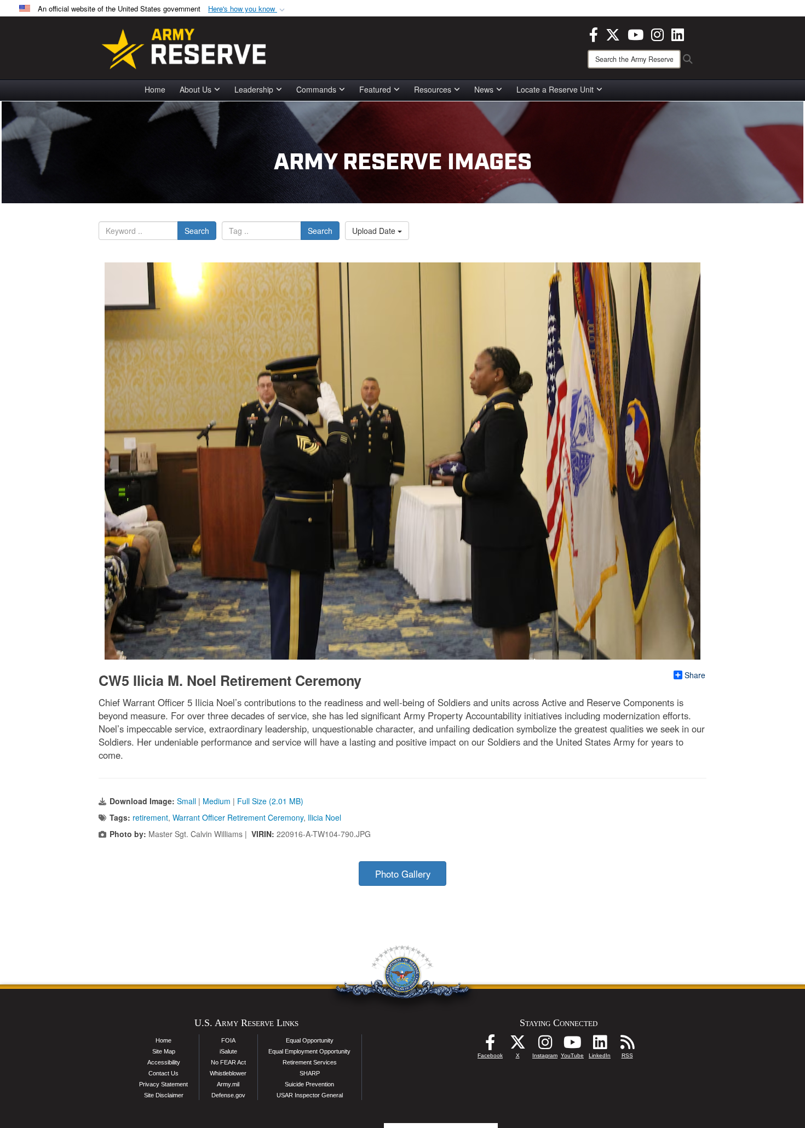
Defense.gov (228, 1095)
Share (695, 675)
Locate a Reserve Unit (555, 89)
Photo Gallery (402, 873)
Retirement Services (310, 1062)
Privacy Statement (163, 1084)
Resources (432, 89)
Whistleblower (228, 1073)
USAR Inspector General (310, 1095)
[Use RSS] (627, 1045)
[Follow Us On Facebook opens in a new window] (490, 1045)
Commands (316, 89)
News (483, 89)
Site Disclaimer (163, 1095)
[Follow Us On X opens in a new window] (517, 1045)
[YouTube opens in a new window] (635, 33)
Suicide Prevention (309, 1084)
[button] (247, 9)
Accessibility (163, 1062)
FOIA (228, 1040)
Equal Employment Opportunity (309, 1051)
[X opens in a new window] (613, 33)
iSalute (228, 1051)
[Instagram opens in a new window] (657, 33)
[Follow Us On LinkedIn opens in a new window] (599, 1045)
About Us (195, 89)
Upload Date (375, 230)
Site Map (163, 1051)
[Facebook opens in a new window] (593, 33)
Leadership (253, 89)
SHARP (310, 1073)
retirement (150, 817)
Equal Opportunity (310, 1040)
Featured (375, 89)
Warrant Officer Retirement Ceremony (238, 817)
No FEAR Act (228, 1062)
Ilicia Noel (324, 817)
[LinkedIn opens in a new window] (677, 33)
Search (197, 230)
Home (155, 89)
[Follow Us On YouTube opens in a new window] (572, 1045)
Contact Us (163, 1073)
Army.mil (228, 1084)
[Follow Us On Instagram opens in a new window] (545, 1045)
